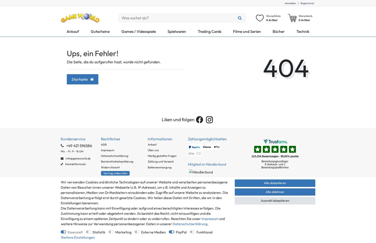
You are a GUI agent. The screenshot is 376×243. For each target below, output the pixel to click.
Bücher (279, 31)
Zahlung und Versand (160, 161)
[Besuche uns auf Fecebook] (199, 119)
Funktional (204, 232)
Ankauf (73, 31)
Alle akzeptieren (275, 183)
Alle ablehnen (275, 192)
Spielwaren (177, 31)
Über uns (153, 150)
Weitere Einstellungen (78, 237)
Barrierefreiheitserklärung (117, 161)
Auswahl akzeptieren (275, 201)
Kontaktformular (75, 164)
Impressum (107, 150)
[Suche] (240, 18)
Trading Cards (209, 31)
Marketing (123, 232)
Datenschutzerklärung (114, 156)
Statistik (98, 232)
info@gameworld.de (78, 158)
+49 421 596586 (78, 145)
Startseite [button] (80, 79)
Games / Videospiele (138, 31)
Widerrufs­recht (110, 167)
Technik (302, 31)
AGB (104, 144)
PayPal (181, 232)
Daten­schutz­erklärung (190, 224)
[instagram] (209, 120)
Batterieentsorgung (159, 167)
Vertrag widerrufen (115, 173)
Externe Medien (153, 232)
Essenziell (75, 232)
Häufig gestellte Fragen (162, 156)
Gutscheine (100, 31)
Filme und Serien (247, 31)
